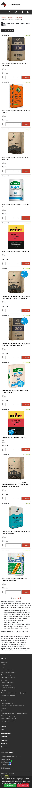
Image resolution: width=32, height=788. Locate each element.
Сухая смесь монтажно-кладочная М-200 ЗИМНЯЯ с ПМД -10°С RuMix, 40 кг (16, 344)
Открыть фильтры (7, 30)
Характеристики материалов (8, 721)
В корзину (26, 77)
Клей (2, 667)
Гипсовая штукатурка (6, 675)
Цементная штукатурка (7, 669)
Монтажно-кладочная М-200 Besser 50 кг (16, 251)
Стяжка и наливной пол (7, 682)
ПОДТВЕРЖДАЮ (10, 785)
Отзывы (4, 736)
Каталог (4, 658)
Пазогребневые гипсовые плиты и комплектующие (14, 713)
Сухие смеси (4, 662)
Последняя (20, 598)
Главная (4, 726)
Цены (3, 730)
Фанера (3, 710)
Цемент (3, 664)
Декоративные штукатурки (8, 672)
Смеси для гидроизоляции (8, 677)
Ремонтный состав (6, 685)
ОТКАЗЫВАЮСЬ (23, 785)
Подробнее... (26, 783)
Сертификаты (6, 733)
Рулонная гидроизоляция (7, 703)
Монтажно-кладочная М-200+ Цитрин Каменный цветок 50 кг (14, 579)
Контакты (4, 740)
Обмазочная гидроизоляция (8, 716)
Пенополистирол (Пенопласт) (8, 695)
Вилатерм (3, 700)
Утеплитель (4, 698)
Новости (4, 743)
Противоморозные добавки (8, 687)
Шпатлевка (4, 680)
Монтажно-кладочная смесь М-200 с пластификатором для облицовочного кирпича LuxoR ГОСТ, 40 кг (15, 484)
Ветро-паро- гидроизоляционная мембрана (12, 705)
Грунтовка (3, 690)
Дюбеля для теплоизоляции (8, 718)
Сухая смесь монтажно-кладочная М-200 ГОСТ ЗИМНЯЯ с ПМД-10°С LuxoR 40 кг (16, 297)
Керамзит (3, 708)
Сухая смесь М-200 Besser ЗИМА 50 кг (14, 437)
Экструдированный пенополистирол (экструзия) (13, 693)
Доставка (4, 747)
